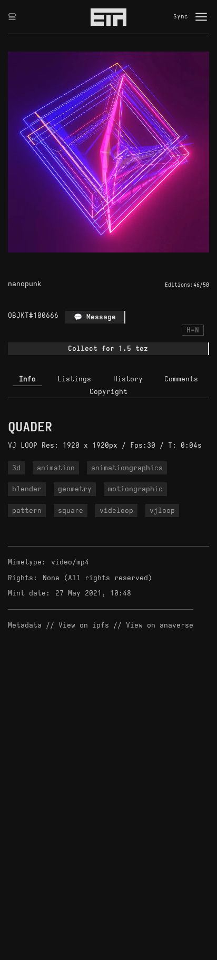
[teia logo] (108, 17)
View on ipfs (83, 625)
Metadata (25, 625)
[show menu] (201, 17)
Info (27, 379)
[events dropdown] (12, 17)
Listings (74, 379)
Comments (181, 379)
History (128, 379)
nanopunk (25, 283)
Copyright (108, 391)
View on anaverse (159, 625)
